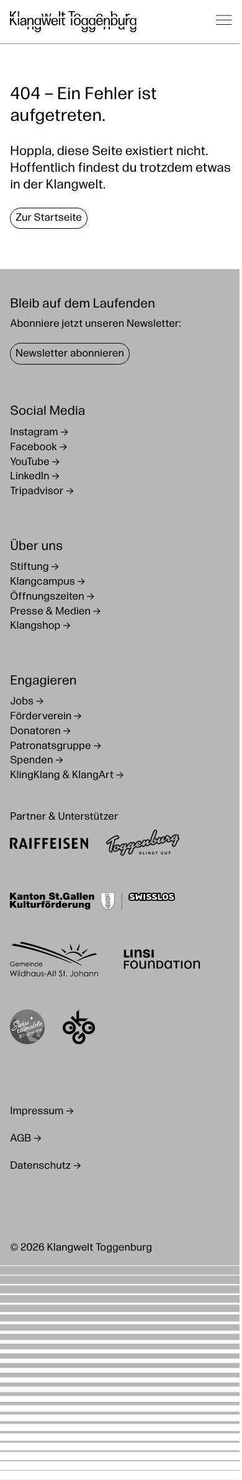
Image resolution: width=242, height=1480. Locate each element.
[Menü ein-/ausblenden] (224, 21)
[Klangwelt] (73, 21)
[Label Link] (27, 1029)
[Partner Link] (49, 845)
